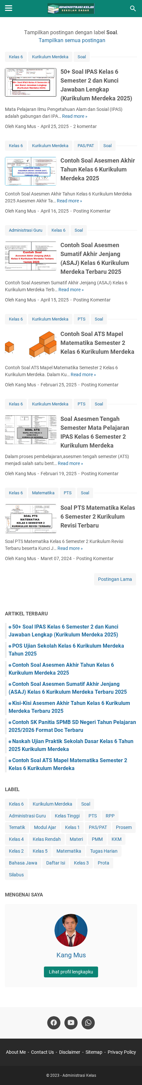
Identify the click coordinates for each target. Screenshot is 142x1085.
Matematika (43, 492)
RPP (110, 815)
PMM (97, 839)
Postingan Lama (115, 579)
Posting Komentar (92, 211)
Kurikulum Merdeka (50, 56)
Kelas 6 (16, 56)
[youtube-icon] (71, 1022)
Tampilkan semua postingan (72, 40)
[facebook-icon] (53, 1022)
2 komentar (85, 126)
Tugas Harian (104, 851)
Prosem (124, 827)
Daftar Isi (55, 862)
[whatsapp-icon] (88, 1022)
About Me (16, 1052)
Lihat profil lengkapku (71, 971)
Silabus (16, 874)
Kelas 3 (81, 862)
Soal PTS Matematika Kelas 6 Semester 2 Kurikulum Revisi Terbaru (97, 516)
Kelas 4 (16, 839)
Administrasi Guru (25, 230)
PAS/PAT (86, 145)
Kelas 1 (72, 827)
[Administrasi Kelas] (71, 8)
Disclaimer (69, 1052)
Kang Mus (71, 955)
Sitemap (94, 1052)
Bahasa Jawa (23, 862)
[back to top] (128, 1070)
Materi (76, 839)
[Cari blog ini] (133, 9)
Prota (103, 862)
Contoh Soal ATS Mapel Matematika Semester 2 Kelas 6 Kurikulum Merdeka (97, 342)
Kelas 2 (16, 851)
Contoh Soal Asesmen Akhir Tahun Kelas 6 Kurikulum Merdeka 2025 (97, 169)
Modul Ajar (45, 827)
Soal (82, 56)
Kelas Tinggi (67, 815)
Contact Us (42, 1052)
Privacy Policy (122, 1052)
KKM (117, 839)
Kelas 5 (40, 851)
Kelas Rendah (47, 839)
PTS (82, 319)
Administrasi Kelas (79, 1075)
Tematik (17, 827)
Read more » (75, 116)
